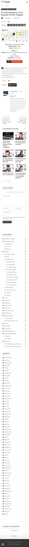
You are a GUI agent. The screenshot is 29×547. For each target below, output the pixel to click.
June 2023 (6, 370)
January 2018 (7, 444)
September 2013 (7, 491)
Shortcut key (7, 326)
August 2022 (7, 375)
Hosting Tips (7, 302)
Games (6, 297)
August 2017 (7, 452)
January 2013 (7, 496)
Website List (7, 341)
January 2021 (7, 396)
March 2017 (7, 460)
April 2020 (6, 406)
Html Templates (12, 9)
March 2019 (7, 426)
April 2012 (6, 498)
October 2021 (7, 388)
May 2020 (6, 403)
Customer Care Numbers (10, 238)
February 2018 (7, 442)
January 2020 (7, 411)
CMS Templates (9, 259)
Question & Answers (9, 315)
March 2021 (7, 391)
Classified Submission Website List (13, 344)
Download (4, 9)
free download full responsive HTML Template (9, 73)
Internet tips (7, 308)
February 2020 (7, 409)
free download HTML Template (22, 73)
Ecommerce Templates (11, 269)
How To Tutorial (8, 305)
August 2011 (7, 511)
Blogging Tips (9, 243)
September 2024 (7, 357)
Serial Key (8, 292)
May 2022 (6, 380)
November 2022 (7, 373)
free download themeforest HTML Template (8, 77)
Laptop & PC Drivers (10, 290)
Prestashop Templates (12, 279)
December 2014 (7, 473)
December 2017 (7, 447)
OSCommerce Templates (13, 277)
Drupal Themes (11, 261)
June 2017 (6, 455)
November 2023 (7, 362)
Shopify (8, 336)
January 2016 (7, 465)
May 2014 (6, 480)
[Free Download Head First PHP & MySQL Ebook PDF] (8, 153)
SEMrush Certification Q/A (12, 320)
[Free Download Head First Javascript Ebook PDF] (20, 153)
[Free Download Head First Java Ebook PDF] (8, 168)
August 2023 (7, 365)
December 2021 (7, 385)
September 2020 (7, 398)
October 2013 (7, 488)
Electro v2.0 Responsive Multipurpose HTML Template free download (12, 69)
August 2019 (7, 416)
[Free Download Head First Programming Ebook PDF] (20, 136)
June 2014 (6, 478)
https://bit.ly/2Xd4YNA (18, 44)
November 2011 (7, 503)
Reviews (6, 323)
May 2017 (6, 457)
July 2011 (6, 514)
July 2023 (6, 367)
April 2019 (6, 424)
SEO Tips (8, 246)
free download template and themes (7, 75)
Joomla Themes (11, 264)
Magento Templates (12, 272)
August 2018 (7, 434)
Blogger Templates (10, 254)
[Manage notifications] (2, 544)
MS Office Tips (8, 313)
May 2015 (6, 470)
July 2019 (6, 419)
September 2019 (7, 414)
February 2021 (7, 393)
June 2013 (6, 493)
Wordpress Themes (12, 267)
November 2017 (7, 450)
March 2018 (7, 439)
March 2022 (7, 383)
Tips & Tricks (7, 328)
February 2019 (7, 429)
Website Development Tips (10, 333)
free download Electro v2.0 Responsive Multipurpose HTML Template (12, 71)
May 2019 (6, 421)
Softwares (8, 295)
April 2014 (6, 483)
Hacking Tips (7, 300)
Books (17, 138)
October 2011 (7, 506)
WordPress (8, 338)
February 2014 (7, 485)
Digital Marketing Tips (9, 241)
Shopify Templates (12, 282)
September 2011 (7, 508)
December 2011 (7, 501)
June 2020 (6, 401)
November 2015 (7, 467)
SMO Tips (8, 249)
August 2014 (7, 475)
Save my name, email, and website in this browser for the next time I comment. (14, 218)
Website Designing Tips (9, 331)
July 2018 (6, 437)
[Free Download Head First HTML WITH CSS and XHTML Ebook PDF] (20, 168)
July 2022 (6, 378)
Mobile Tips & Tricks (9, 310)
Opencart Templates (12, 274)
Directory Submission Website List (13, 346)
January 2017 (7, 462)
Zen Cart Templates (12, 285)
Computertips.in (17, 544)
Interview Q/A (9, 318)
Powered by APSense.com (14, 530)
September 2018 (7, 432)
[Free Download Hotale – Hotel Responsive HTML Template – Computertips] (8, 136)
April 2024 (6, 360)
